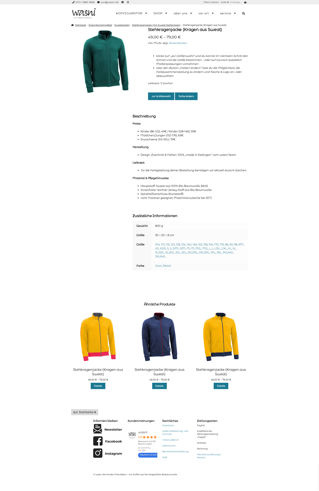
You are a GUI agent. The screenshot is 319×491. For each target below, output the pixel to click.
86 (226, 244)
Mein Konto (211, 2)
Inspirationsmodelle (100, 25)
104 (157, 244)
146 (195, 244)
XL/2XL (159, 252)
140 (189, 244)
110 (163, 244)
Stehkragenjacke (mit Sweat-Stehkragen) (156, 25)
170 (216, 244)
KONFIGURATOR (129, 13)
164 (211, 244)
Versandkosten (178, 43)
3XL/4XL (228, 252)
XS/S (163, 248)
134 (183, 244)
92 (231, 244)
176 (222, 244)
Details (98, 385)
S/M (175, 248)
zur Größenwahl (161, 96)
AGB (164, 457)
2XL (177, 252)
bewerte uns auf (148, 454)
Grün (158, 265)
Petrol (167, 265)
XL (229, 248)
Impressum (168, 425)
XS (157, 248)
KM (241, 244)
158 (205, 244)
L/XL (217, 248)
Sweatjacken (122, 25)
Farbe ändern (186, 96)
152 (200, 244)
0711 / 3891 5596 (85, 2)
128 (178, 244)
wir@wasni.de (110, 2)
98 (235, 244)
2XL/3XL (192, 252)
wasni (142, 432)
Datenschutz (168, 445)
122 (173, 244)
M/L (198, 248)
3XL (213, 252)
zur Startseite (83, 412)
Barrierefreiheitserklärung (175, 451)
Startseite (80, 25)
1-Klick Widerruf (170, 440)
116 (168, 244)
